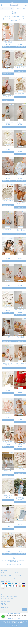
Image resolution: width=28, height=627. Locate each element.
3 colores (20, 146)
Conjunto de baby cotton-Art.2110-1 (20, 498)
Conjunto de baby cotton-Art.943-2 (20, 391)
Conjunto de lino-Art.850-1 (7, 471)
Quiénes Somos (18, 578)
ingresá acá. (24, 617)
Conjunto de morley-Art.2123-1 (8, 257)
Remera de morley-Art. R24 (20, 257)
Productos (16, 572)
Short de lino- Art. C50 (20, 93)
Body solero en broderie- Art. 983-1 (7, 415)
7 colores (20, 64)
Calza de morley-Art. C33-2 (20, 42)
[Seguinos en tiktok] (5, 604)
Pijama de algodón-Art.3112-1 (20, 283)
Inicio (2, 572)
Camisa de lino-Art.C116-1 (7, 201)
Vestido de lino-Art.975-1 (7, 230)
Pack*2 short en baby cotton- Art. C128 (20, 203)
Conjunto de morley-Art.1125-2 (8, 337)
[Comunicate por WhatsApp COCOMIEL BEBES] (3, 616)
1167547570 (5, 594)
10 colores (8, 361)
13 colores (8, 305)
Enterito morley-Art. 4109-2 (8, 496)
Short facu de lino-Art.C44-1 (20, 549)
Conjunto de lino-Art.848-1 (7, 442)
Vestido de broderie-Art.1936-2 (8, 524)
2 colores (8, 39)
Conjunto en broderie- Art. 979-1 (7, 96)
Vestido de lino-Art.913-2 (20, 364)
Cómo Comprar (17, 575)
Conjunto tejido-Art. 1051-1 (8, 147)
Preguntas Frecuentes (6, 575)
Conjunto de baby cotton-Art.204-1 (7, 176)
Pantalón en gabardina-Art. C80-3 (20, 230)
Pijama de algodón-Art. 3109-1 (20, 176)
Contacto (3, 578)
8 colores (20, 173)
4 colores (20, 39)
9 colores (8, 253)
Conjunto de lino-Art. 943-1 (7, 283)
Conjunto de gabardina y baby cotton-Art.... (8, 549)
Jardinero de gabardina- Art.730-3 (8, 389)
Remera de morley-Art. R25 (7, 69)
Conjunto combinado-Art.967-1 (7, 123)
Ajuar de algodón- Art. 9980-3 (7, 308)
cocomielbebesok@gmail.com (10, 596)
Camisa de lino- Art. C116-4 (20, 123)
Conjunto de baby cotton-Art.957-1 (7, 42)
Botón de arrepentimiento (14, 618)
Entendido (14, 625)
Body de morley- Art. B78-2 (20, 523)
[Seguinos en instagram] (2, 604)
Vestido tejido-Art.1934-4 (20, 310)
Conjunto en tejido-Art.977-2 (20, 149)
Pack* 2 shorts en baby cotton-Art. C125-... (20, 67)
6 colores (8, 119)
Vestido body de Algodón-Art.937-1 (20, 469)
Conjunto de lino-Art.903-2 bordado (20, 417)
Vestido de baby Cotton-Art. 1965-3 (20, 337)
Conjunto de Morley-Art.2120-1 (20, 444)
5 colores (20, 119)
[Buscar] (12, 8)
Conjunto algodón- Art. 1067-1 (8, 364)
